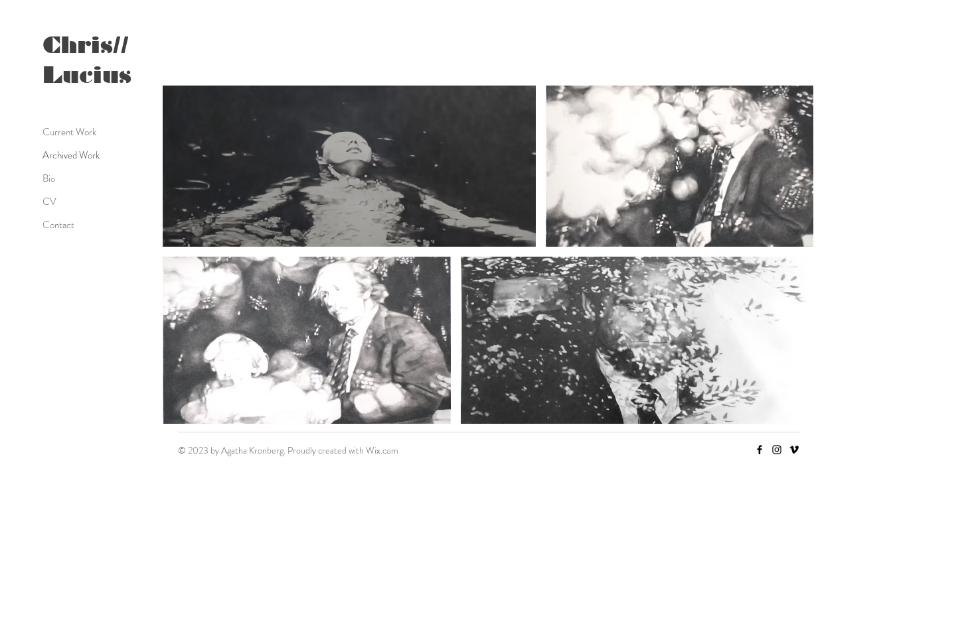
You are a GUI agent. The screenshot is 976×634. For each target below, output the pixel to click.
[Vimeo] (794, 450)
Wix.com (382, 450)
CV (49, 201)
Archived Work (71, 155)
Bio (48, 178)
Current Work (69, 132)
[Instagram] (777, 450)
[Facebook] (760, 450)
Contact (58, 225)
